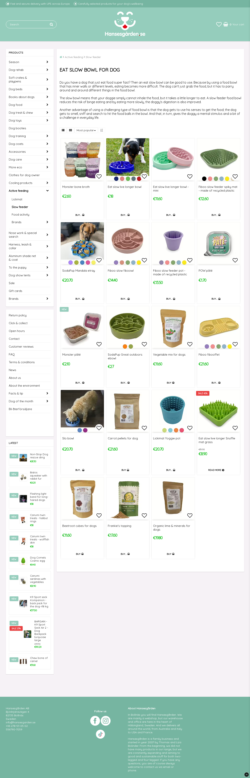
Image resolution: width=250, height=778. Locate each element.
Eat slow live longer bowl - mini (171, 188)
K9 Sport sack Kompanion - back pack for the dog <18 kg (39, 601)
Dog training (17, 136)
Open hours (17, 331)
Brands (16, 222)
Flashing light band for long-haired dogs (39, 496)
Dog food (15, 105)
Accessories (17, 151)
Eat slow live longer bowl (124, 187)
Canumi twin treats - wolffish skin (39, 539)
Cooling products (20, 183)
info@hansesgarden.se (20, 722)
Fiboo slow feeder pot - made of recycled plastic (170, 272)
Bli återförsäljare (20, 409)
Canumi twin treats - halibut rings (39, 518)
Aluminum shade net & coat (22, 257)
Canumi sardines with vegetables (38, 579)
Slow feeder (20, 207)
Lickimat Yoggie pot (166, 438)
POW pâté (205, 270)
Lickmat (17, 199)
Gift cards (15, 291)
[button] (219, 24)
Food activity (20, 214)
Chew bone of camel (39, 659)
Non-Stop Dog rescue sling (39, 456)
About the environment (24, 385)
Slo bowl (68, 438)
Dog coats (16, 144)
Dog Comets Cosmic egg (38, 559)
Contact (14, 339)
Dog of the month (21, 401)
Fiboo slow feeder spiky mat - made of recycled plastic (218, 188)
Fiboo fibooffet (209, 354)
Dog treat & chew (21, 112)
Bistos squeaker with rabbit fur (38, 475)
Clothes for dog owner (24, 175)
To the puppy (17, 267)
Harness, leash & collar (20, 246)
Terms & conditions (22, 362)
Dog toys (15, 120)
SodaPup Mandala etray (78, 270)
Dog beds (15, 89)
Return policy (18, 315)
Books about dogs (22, 97)
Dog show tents (19, 275)
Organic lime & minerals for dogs (171, 527)
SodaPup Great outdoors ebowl (125, 356)
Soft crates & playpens (18, 79)
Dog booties (17, 128)
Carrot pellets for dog (123, 438)
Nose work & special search (23, 234)
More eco (15, 167)
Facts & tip (16, 393)
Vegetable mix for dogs (169, 354)
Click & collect (18, 323)
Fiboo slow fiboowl (121, 270)
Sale (12, 283)
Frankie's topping (119, 526)
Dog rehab (16, 70)
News (12, 370)
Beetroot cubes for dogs (79, 526)
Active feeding (18, 191)
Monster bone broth (76, 187)
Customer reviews (21, 346)
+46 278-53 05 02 (17, 726)
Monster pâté (71, 354)
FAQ (12, 354)
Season (14, 62)
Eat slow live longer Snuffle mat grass (217, 440)
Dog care (15, 159)
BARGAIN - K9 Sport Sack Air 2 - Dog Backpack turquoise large (41, 631)
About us (15, 378)
